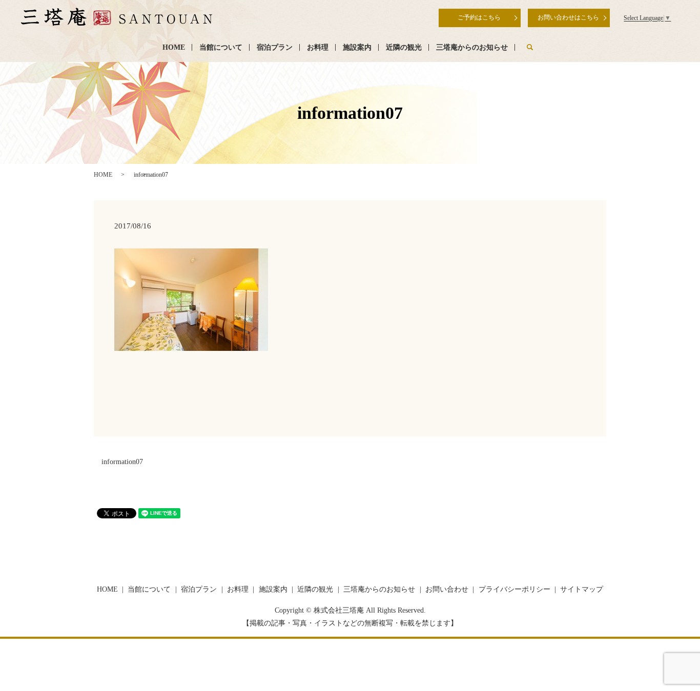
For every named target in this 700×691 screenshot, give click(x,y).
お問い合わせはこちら (568, 17)
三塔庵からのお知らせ (472, 47)
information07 (122, 462)
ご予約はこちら (479, 17)
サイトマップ (581, 589)
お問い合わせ (446, 589)
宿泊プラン (275, 47)
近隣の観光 (404, 47)
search (530, 47)
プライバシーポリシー (514, 589)
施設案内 (357, 47)
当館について (220, 47)
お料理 (317, 47)
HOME (173, 47)
